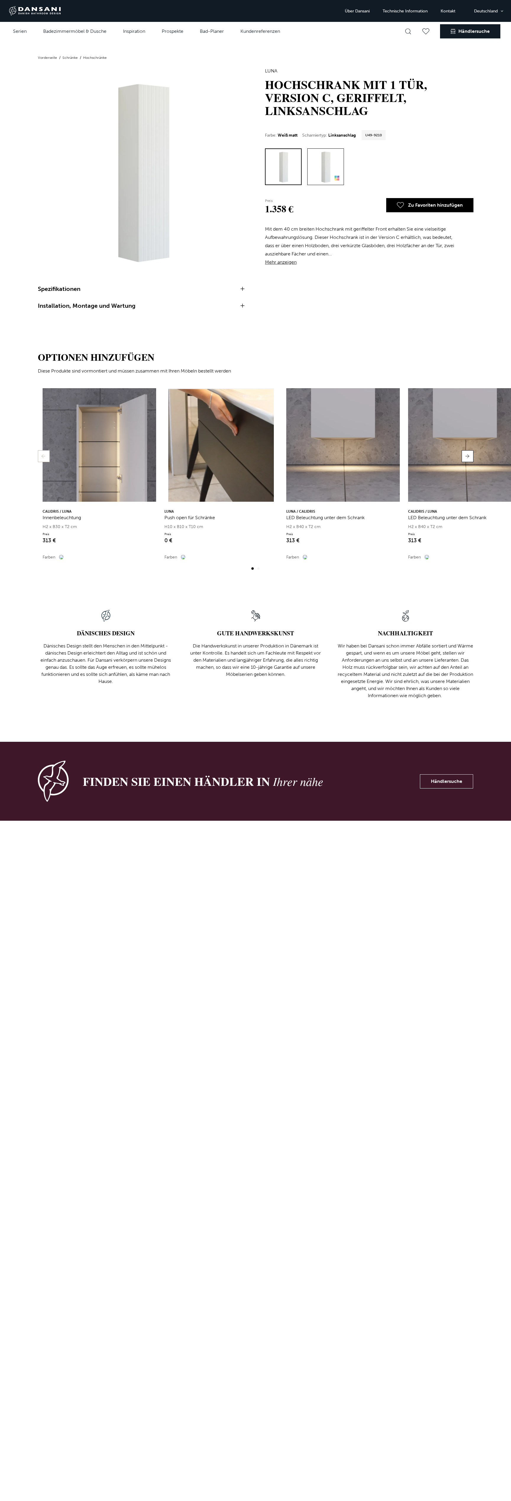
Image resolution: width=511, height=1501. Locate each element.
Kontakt (448, 11)
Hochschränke (95, 58)
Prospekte (172, 31)
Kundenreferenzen (260, 31)
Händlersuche (446, 781)
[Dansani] (35, 11)
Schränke (70, 58)
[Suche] (408, 31)
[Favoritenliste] (425, 31)
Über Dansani (357, 11)
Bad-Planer (212, 31)
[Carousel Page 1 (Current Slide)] (252, 568)
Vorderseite (48, 58)
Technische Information (405, 11)
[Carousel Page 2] (258, 568)
